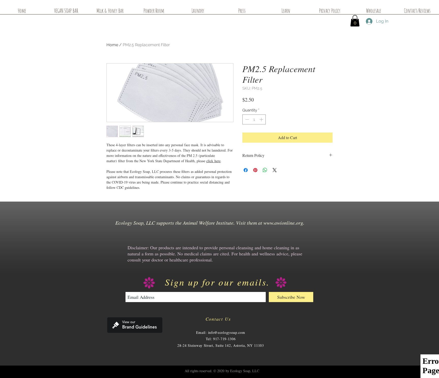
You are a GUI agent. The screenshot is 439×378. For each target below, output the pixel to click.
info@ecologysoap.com (226, 332)
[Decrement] (246, 119)
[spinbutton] (254, 119)
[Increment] (261, 119)
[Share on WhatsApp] (265, 170)
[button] (355, 20)
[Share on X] (275, 170)
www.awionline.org (283, 222)
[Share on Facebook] (246, 170)
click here (213, 160)
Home (112, 44)
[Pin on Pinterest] (255, 170)
